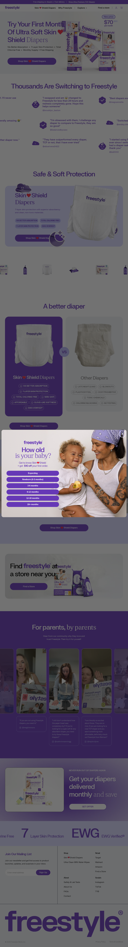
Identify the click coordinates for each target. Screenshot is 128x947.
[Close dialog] (122, 434)
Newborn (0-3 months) (32, 479)
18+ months (32, 504)
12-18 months (32, 498)
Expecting (33, 473)
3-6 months (33, 486)
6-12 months (33, 492)
